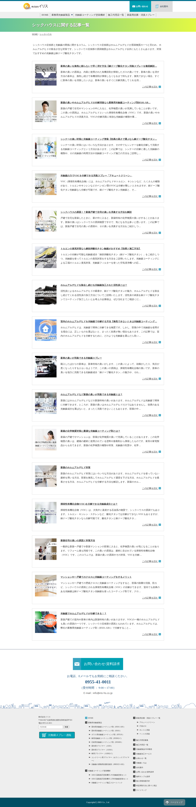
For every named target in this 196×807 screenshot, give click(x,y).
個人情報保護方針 (143, 781)
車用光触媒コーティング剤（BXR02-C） (107, 738)
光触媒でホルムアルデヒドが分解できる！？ (83, 613)
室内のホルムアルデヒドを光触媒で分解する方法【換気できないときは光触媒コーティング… (109, 321)
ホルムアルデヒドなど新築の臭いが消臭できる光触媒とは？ (92, 394)
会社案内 (164, 6)
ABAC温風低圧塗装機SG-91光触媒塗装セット (109, 775)
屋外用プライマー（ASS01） (102, 750)
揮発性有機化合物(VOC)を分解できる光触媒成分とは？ (89, 504)
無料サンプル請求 (143, 777)
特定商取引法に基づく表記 (146, 786)
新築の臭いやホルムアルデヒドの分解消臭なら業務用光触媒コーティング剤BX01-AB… (106, 102)
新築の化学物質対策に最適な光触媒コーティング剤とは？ (90, 431)
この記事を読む (150, 87)
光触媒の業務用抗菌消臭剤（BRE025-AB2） (108, 764)
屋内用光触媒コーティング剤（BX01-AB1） (108, 727)
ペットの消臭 (144, 734)
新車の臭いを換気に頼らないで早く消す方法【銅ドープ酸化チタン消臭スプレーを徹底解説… (109, 66)
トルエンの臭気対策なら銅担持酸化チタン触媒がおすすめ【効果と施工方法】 (101, 248)
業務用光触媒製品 (61, 15)
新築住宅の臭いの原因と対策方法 (78, 540)
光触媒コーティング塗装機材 (90, 15)
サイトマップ (141, 790)
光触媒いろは (141, 763)
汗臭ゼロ (142, 726)
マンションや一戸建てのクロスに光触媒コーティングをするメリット (96, 577)
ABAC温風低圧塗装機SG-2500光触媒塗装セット (109, 779)
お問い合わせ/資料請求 (102, 664)
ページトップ (176, 802)
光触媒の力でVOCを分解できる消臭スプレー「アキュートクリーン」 (96, 175)
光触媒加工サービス (144, 754)
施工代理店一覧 (116, 15)
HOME (45, 15)
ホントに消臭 (144, 730)
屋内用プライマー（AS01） (102, 746)
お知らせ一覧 (141, 758)
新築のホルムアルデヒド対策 (75, 467)
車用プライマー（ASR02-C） (102, 754)
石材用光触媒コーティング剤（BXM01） (107, 742)
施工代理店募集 (142, 740)
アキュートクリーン (147, 722)
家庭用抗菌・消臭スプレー (141, 15)
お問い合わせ (142, 6)
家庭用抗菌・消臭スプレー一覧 (148, 718)
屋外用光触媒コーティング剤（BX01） (106, 731)
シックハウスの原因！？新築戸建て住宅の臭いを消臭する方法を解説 (96, 212)
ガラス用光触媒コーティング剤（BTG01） (107, 735)
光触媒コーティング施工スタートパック (106, 783)
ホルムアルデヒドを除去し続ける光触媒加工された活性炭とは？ (94, 285)
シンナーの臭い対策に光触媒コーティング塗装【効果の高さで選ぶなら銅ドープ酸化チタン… (109, 139)
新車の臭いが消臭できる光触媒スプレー (81, 358)
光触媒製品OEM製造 (144, 749)
